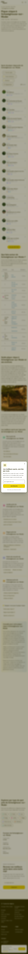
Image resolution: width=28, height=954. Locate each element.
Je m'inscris (14, 486)
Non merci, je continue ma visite (14, 489)
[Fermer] (24, 464)
